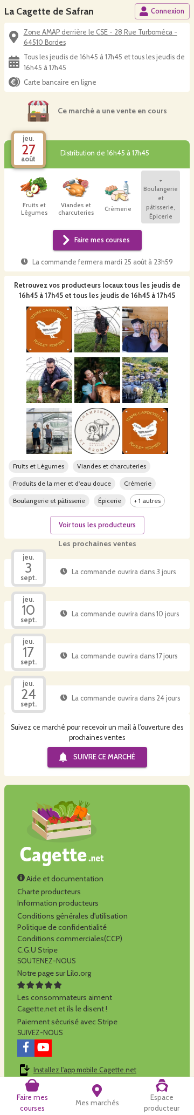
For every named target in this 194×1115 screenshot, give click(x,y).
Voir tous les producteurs (97, 525)
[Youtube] (43, 1048)
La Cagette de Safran (49, 11)
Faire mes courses (102, 240)
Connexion (167, 11)
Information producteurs (58, 903)
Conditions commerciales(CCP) (69, 938)
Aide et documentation (64, 878)
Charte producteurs (49, 891)
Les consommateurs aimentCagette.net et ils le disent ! (64, 1003)
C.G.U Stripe (37, 950)
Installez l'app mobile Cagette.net (84, 1070)
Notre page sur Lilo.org (54, 973)
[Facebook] (25, 1048)
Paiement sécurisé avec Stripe (67, 1021)
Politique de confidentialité (62, 927)
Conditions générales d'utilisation (72, 916)
